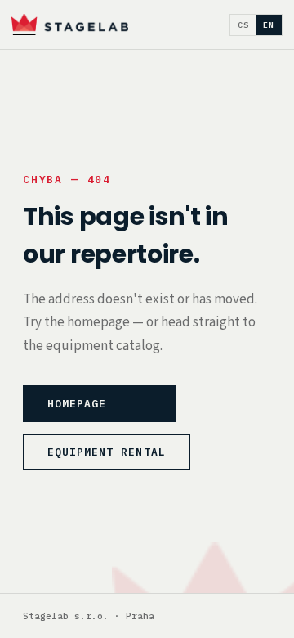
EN (268, 25)
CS (243, 25)
